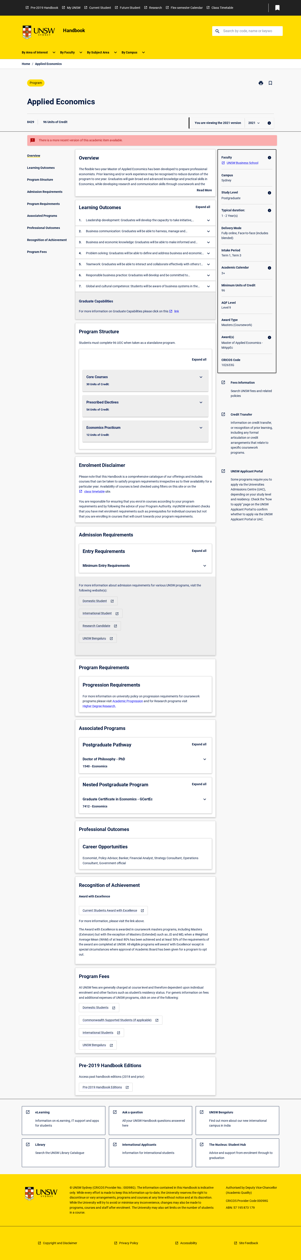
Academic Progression (127, 701)
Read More (204, 190)
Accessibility (188, 1243)
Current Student (100, 7)
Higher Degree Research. (99, 706)
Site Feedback (248, 1243)
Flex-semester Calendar (187, 7)
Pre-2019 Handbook (44, 7)
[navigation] (98, 601)
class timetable (94, 491)
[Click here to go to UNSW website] (39, 33)
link (176, 311)
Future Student (130, 7)
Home (26, 64)
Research (155, 7)
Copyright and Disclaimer (60, 1243)
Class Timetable (222, 7)
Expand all (203, 207)
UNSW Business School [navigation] (242, 163)
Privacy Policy (128, 1243)
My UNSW (73, 7)
